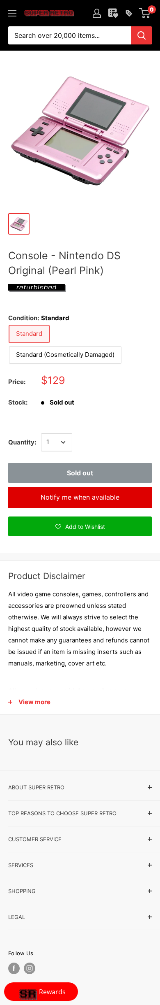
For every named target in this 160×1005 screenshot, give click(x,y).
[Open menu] (12, 13)
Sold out (80, 473)
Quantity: (22, 442)
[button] (80, 526)
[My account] (97, 13)
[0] (145, 13)
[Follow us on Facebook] (14, 968)
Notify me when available (80, 497)
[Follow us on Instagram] (29, 968)
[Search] (141, 35)
